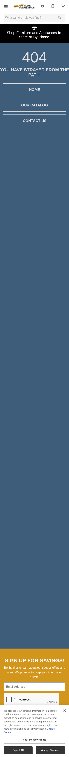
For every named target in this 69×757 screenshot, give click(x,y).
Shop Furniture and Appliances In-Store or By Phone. (34, 35)
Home (34, 90)
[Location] (42, 6)
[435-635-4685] (52, 6)
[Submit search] (60, 17)
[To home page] (24, 6)
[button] (5, 6)
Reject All (18, 750)
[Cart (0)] (63, 6)
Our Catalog (34, 105)
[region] (34, 731)
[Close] (65, 711)
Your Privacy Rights (34, 739)
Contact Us (34, 121)
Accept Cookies (50, 750)
